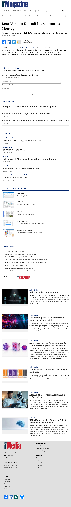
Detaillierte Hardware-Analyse (26, 204)
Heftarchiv (7, 486)
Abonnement (40, 458)
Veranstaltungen (41, 451)
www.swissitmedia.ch (10, 467)
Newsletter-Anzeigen (42, 448)
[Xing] (17, 498)
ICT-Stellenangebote (10, 489)
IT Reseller (39, 468)
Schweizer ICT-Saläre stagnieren (15, 251)
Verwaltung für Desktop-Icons (26, 196)
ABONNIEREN (16, 11)
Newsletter (7, 479)
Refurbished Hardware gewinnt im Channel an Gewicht (22, 271)
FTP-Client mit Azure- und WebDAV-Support (30, 223)
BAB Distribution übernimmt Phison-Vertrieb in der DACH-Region (25, 262)
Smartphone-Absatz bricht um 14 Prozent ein (19, 268)
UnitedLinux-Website (29, 48)
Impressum (39, 465)
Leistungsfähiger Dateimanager (26, 214)
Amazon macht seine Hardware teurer (17, 265)
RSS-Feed (7, 481)
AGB (37, 460)
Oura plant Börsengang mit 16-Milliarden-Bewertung (21, 257)
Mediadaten (40, 446)
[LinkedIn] (11, 498)
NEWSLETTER (26, 11)
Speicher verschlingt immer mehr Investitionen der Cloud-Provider (26, 260)
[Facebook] (6, 498)
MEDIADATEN (6, 11)
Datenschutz (40, 463)
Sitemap (6, 484)
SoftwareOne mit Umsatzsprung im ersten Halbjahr (21, 254)
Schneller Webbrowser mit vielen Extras (29, 232)
